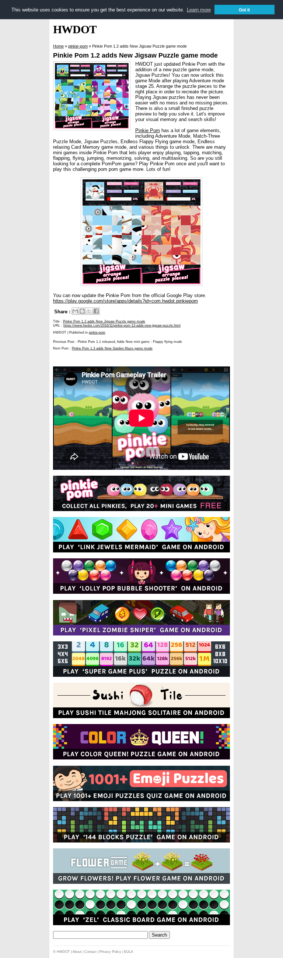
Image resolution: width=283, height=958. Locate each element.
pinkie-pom (97, 332)
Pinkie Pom (147, 130)
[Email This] (75, 311)
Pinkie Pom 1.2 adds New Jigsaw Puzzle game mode (135, 55)
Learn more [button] (199, 10)
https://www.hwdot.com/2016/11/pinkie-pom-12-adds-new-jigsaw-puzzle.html (122, 325)
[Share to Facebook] (96, 311)
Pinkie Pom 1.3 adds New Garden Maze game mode (112, 348)
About (77, 952)
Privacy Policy (110, 952)
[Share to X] (89, 311)
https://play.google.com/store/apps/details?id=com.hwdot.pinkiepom (125, 301)
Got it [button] (244, 9)
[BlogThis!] (82, 311)
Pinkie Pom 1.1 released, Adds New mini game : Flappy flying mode (130, 342)
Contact (90, 952)
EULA (128, 952)
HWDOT (75, 29)
